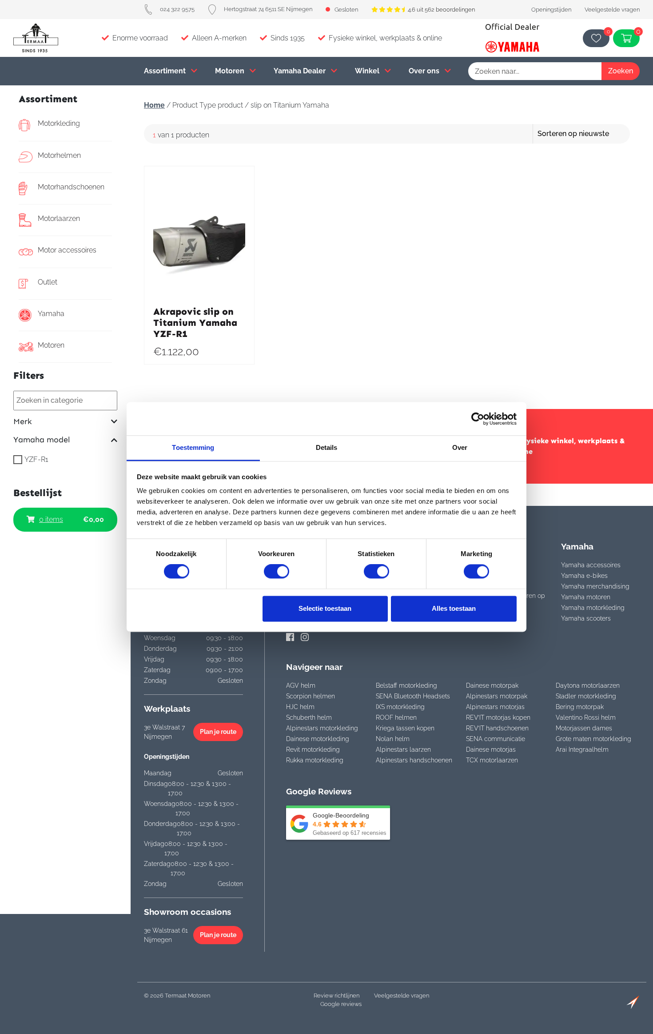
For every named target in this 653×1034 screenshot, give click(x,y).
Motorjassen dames (584, 728)
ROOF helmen (396, 717)
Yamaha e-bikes (584, 575)
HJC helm (300, 706)
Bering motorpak (580, 706)
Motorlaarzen (59, 218)
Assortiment (165, 71)
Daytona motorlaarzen (588, 685)
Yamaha (51, 313)
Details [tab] (327, 447)
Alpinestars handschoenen (414, 760)
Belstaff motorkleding (406, 685)
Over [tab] (459, 447)
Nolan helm (393, 738)
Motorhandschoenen (71, 187)
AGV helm (300, 685)
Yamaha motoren (585, 597)
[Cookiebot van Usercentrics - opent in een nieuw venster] (478, 418)
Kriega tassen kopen (405, 728)
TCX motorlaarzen (492, 760)
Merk (22, 421)
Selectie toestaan (325, 608)
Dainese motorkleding (317, 738)
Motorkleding (59, 123)
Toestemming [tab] (193, 447)
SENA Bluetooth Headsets (413, 696)
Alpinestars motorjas (495, 706)
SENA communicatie (495, 738)
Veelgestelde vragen (612, 9)
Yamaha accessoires (591, 565)
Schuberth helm (309, 717)
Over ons (425, 71)
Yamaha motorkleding (593, 607)
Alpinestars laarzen (403, 749)
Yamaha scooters (586, 618)
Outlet (47, 282)
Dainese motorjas (491, 749)
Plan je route (218, 731)
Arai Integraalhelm (582, 749)
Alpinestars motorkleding (322, 728)
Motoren (230, 71)
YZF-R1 (36, 459)
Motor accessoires (67, 250)
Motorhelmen (59, 155)
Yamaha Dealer (300, 71)
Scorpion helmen (310, 696)
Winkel (368, 71)
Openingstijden (551, 9)
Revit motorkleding (313, 749)
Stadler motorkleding (586, 696)
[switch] (276, 572)
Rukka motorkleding (314, 760)
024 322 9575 (177, 9)
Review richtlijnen (336, 995)
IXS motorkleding (400, 706)
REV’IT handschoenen (497, 728)
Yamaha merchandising (595, 586)
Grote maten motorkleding (593, 738)
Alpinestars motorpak (496, 696)
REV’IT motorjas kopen (498, 717)
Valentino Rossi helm (586, 717)
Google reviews (341, 1004)
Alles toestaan (454, 608)
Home (154, 105)
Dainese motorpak (492, 685)
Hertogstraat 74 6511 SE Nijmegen (268, 9)
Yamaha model (41, 440)
